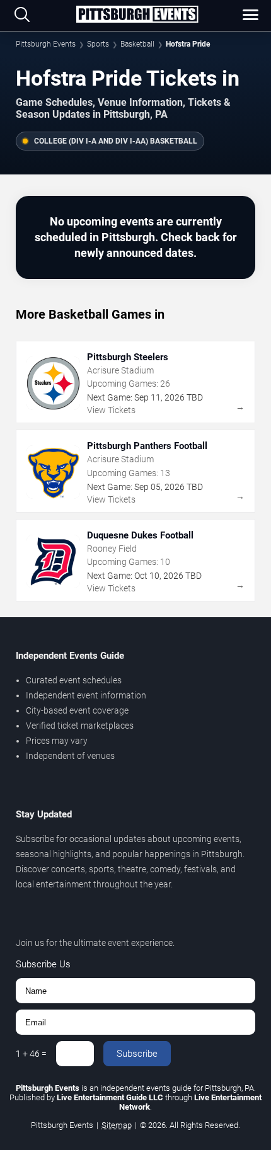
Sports (98, 44)
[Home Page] (137, 15)
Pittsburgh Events (46, 44)
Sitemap (116, 1125)
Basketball (137, 44)
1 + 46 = (31, 1054)
